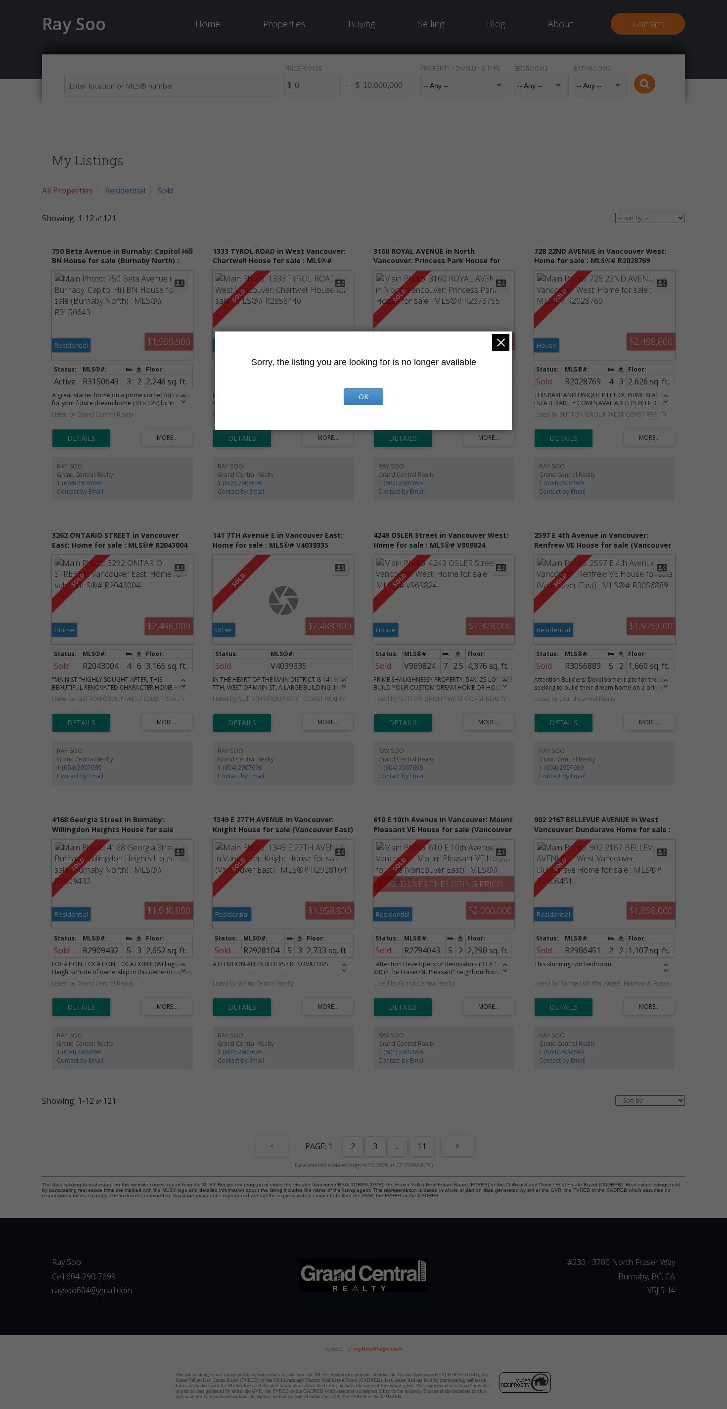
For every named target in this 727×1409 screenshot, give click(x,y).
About (560, 24)
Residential (125, 190)
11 (421, 1146)
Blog (496, 24)
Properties (284, 24)
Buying (361, 24)
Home (207, 24)
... (397, 1146)
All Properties (67, 190)
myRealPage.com (378, 1348)
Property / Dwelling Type (460, 68)
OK (363, 396)
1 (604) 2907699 (79, 483)
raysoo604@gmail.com (92, 1290)
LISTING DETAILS (81, 438)
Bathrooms (592, 68)
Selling (431, 24)
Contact (648, 24)
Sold (166, 190)
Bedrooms (531, 68)
